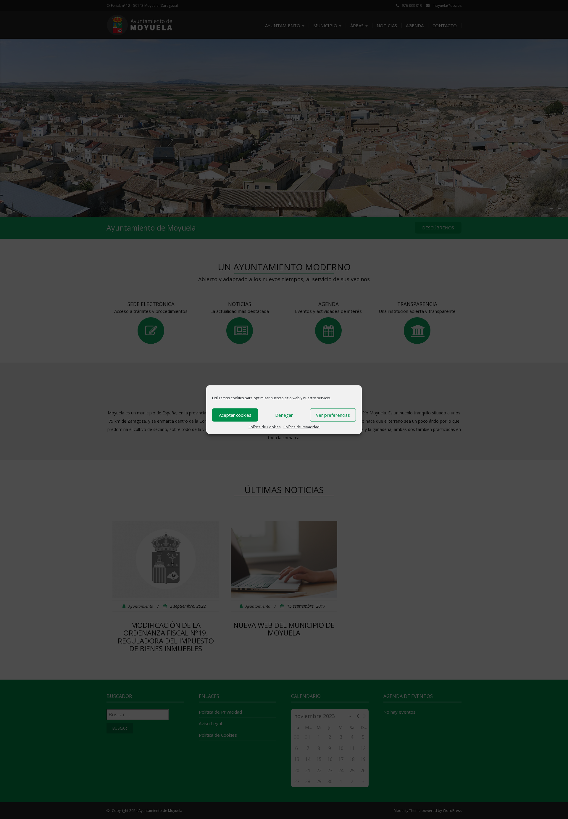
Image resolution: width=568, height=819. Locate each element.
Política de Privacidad (301, 426)
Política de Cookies (264, 426)
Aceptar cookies (235, 415)
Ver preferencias (333, 415)
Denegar (284, 415)
